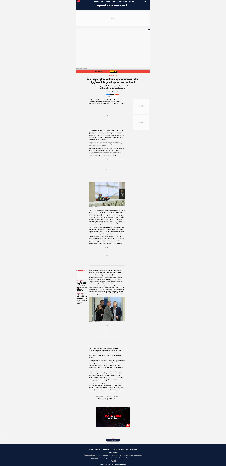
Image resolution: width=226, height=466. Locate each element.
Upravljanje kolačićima (113, 452)
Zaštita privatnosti (116, 449)
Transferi (107, 1)
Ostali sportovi (122, 1)
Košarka (114, 1)
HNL (102, 1)
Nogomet (96, 1)
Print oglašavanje (133, 449)
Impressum (91, 449)
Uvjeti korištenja (98, 449)
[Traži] (149, 1)
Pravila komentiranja (107, 449)
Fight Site (131, 1)
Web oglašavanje (124, 449)
